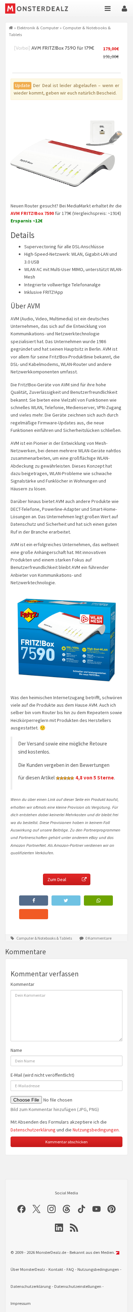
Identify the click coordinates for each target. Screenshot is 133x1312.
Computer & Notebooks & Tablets (44, 938)
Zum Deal (56, 879)
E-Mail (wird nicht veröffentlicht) (42, 1075)
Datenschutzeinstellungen (77, 1286)
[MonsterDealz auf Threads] (66, 1208)
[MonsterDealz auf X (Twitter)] (36, 1208)
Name (16, 1050)
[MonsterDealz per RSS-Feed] (74, 1227)
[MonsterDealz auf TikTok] (81, 1208)
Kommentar (22, 984)
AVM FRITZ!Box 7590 (32, 213)
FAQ (70, 1269)
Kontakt (55, 1269)
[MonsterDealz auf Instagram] (51, 1208)
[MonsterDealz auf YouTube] (96, 1208)
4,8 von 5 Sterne (94, 777)
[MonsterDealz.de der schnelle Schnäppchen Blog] (38, 8)
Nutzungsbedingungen (96, 1130)
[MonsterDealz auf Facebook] (21, 1208)
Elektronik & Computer (38, 27)
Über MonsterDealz (28, 1269)
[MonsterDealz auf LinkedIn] (58, 1227)
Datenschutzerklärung (33, 1130)
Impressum (21, 1303)
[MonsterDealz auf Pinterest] (111, 1208)
